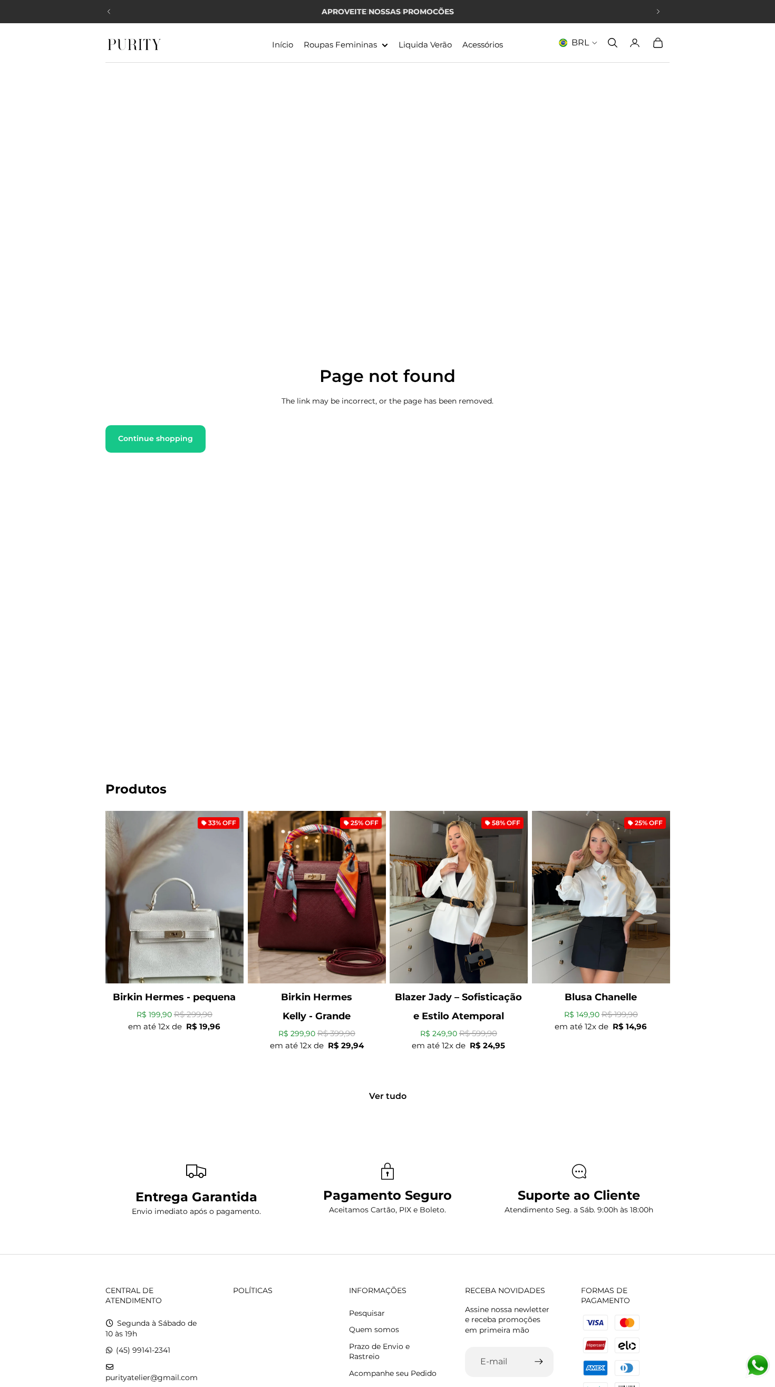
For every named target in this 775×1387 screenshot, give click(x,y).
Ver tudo (387, 1096)
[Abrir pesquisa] (612, 42)
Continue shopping (155, 438)
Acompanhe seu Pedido (393, 1373)
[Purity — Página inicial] (134, 42)
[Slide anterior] (109, 11)
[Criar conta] (539, 1362)
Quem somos (374, 1329)
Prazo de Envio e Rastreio (379, 1352)
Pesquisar (367, 1313)
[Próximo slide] (658, 11)
